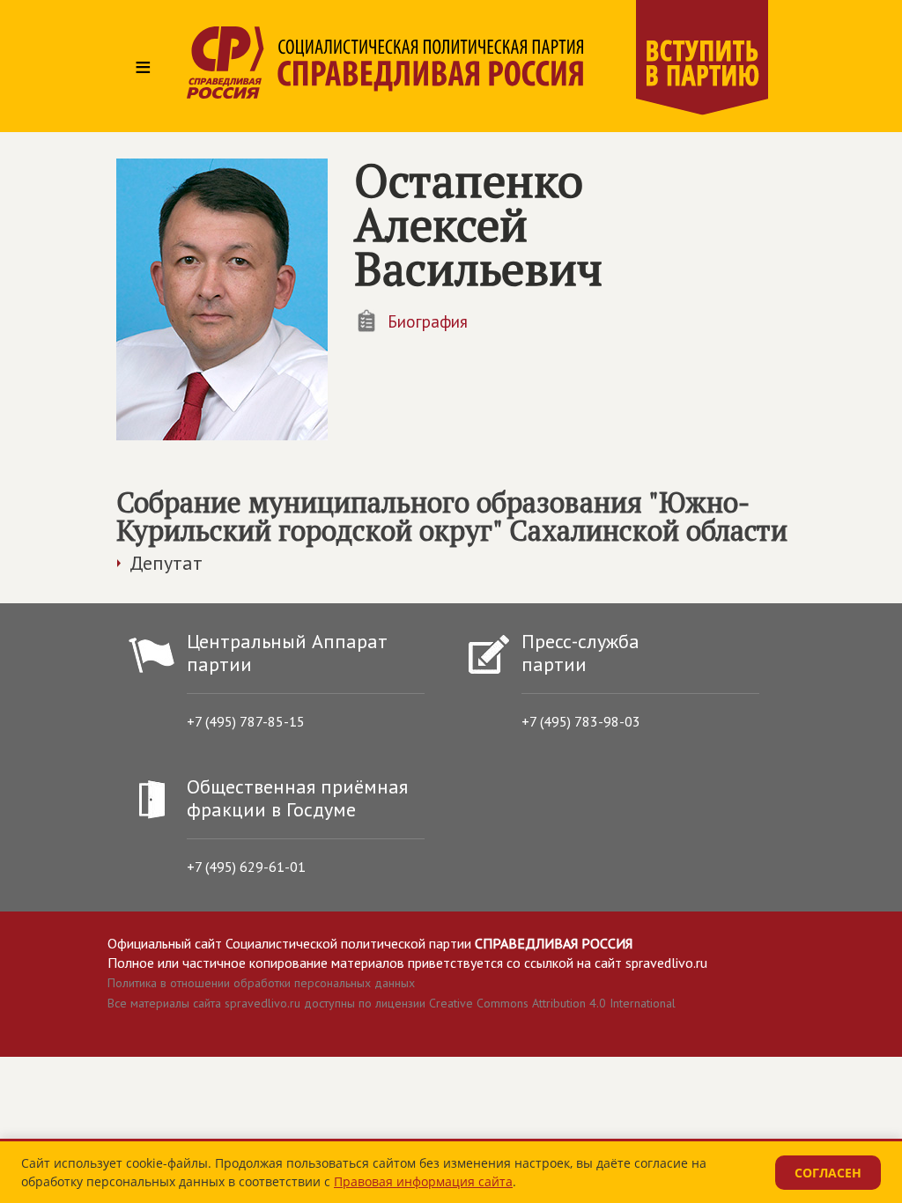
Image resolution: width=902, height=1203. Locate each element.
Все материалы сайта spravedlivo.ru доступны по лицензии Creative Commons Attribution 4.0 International (391, 1003)
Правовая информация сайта (423, 1181)
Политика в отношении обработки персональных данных (261, 983)
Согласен (828, 1172)
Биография (428, 321)
